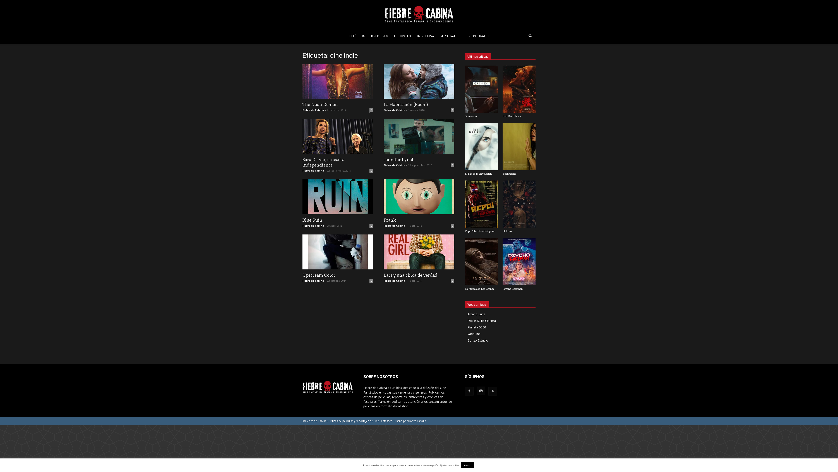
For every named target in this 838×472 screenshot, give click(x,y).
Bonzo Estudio (477, 340)
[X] (492, 391)
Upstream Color (318, 275)
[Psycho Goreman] (519, 261)
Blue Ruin (312, 220)
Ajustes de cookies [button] (449, 465)
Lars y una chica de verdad (410, 275)
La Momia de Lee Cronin (479, 288)
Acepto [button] (467, 465)
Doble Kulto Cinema (481, 321)
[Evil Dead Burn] (519, 89)
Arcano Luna (476, 314)
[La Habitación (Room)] (419, 81)
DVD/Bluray (425, 36)
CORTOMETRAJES (477, 36)
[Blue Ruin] (337, 196)
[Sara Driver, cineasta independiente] (337, 136)
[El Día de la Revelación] (481, 146)
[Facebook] (469, 391)
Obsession (471, 116)
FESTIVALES (402, 36)
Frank (390, 220)
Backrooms (509, 173)
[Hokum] (519, 204)
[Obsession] (481, 89)
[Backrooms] (519, 146)
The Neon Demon (320, 104)
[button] (530, 36)
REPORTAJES (449, 36)
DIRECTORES (379, 36)
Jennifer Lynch (399, 159)
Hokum (507, 231)
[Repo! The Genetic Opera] (481, 204)
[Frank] (419, 196)
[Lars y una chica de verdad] (419, 251)
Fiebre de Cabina (313, 110)
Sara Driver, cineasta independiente (323, 162)
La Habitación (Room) (406, 104)
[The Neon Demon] (337, 81)
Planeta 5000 (476, 327)
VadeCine (474, 334)
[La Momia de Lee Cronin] (481, 261)
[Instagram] (481, 391)
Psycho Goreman (513, 288)
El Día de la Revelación (478, 173)
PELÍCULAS (357, 36)
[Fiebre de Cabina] (419, 14)
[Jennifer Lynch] (419, 136)
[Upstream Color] (337, 251)
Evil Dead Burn (512, 116)
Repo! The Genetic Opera (480, 231)
